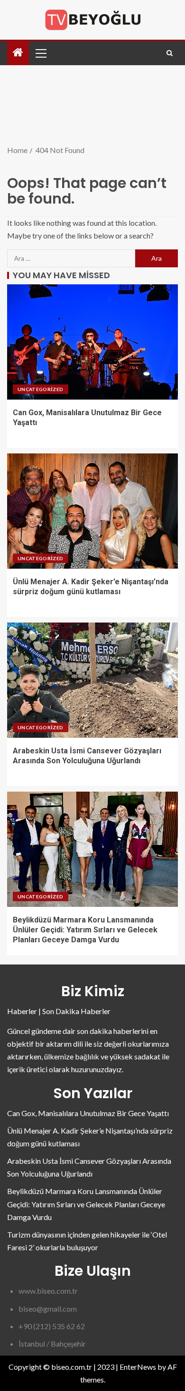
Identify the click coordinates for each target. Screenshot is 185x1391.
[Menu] (40, 53)
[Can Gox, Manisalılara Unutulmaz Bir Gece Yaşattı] (92, 342)
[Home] (18, 53)
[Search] (170, 53)
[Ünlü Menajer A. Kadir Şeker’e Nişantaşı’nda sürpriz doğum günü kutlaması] (92, 511)
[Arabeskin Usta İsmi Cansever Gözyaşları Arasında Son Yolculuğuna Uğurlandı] (92, 680)
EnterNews (138, 1366)
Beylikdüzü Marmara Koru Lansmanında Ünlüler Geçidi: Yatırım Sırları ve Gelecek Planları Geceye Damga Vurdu (85, 930)
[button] (40, 53)
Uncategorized (41, 389)
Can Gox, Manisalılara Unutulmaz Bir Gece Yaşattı (88, 1113)
